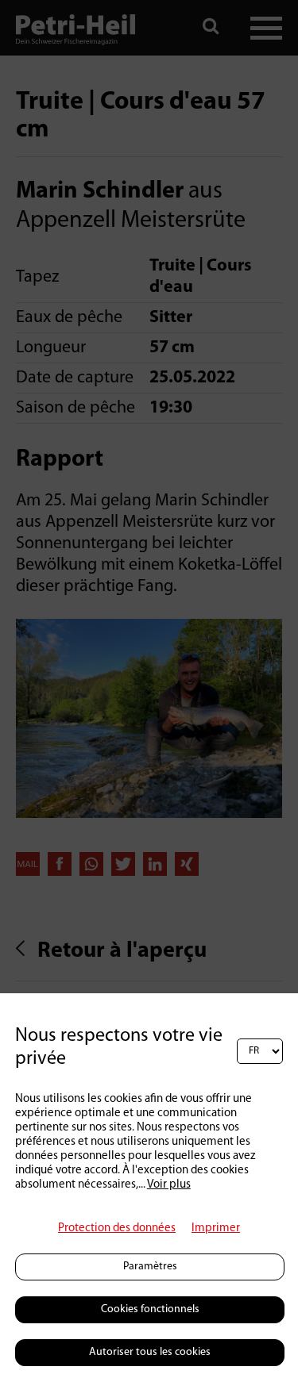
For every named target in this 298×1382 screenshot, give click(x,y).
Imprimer (216, 1228)
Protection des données (117, 1228)
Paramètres (150, 1267)
